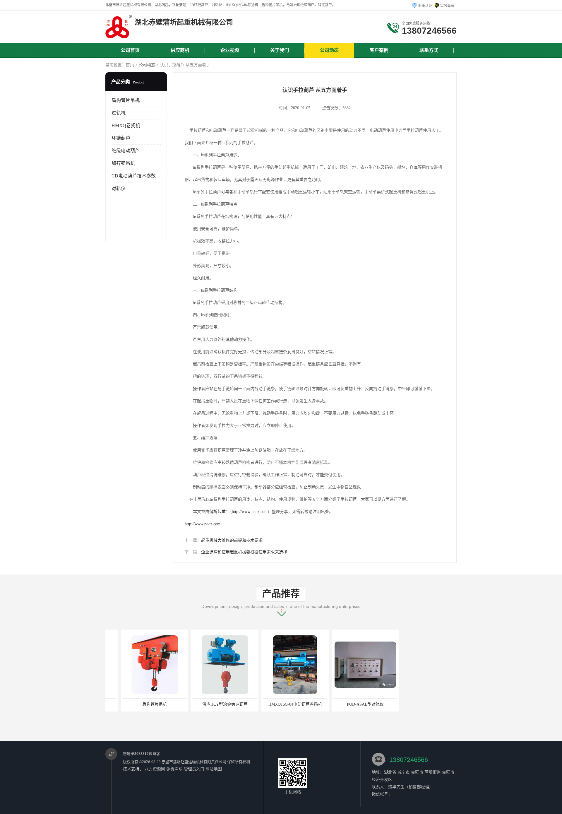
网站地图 (213, 769)
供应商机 (180, 50)
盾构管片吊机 (126, 100)
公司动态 (329, 50)
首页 (130, 65)
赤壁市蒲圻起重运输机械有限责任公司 (194, 762)
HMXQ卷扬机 (126, 125)
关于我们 (279, 50)
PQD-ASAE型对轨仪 (349, 704)
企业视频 (229, 50)
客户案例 (379, 50)
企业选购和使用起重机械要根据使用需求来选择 (244, 552)
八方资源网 (155, 769)
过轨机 (119, 112)
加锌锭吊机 (123, 163)
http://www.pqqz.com (250, 511)
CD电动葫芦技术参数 (134, 175)
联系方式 (428, 50)
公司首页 (130, 50)
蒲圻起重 (217, 511)
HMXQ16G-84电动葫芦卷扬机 (279, 704)
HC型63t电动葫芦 (420, 704)
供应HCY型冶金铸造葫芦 (209, 704)
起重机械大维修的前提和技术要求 (232, 540)
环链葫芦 (121, 138)
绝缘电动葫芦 (126, 150)
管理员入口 (194, 769)
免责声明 (174, 769)
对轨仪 (119, 188)
